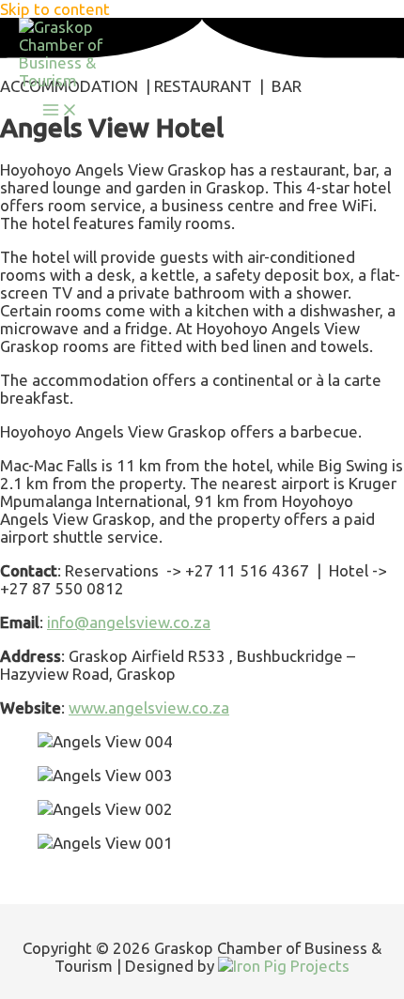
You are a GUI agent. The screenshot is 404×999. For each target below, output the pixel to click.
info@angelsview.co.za (128, 622)
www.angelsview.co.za (149, 707)
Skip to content (55, 9)
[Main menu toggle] (60, 110)
